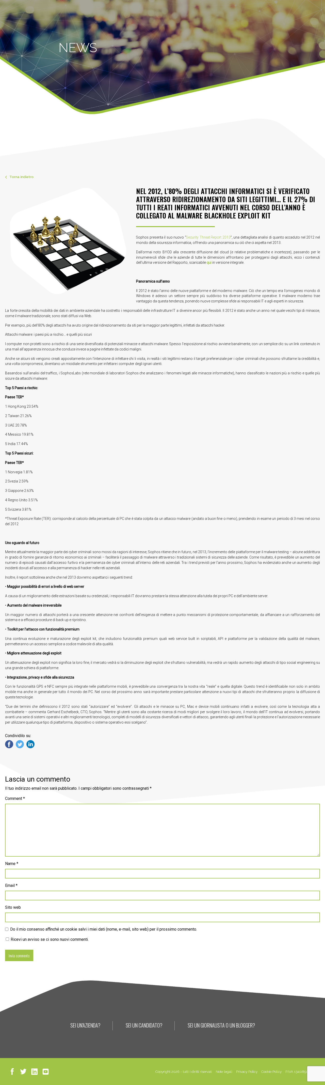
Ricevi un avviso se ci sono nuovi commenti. (49, 939)
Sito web (13, 907)
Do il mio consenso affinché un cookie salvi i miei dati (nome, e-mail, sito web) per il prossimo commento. (103, 929)
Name (11, 863)
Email (11, 885)
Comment (15, 798)
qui (209, 262)
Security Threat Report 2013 (208, 237)
